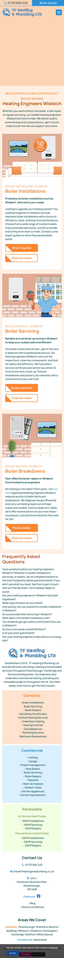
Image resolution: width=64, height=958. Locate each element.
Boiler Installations (32, 702)
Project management (32, 765)
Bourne (53, 927)
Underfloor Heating (32, 721)
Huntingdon (50, 930)
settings (53, 947)
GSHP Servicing (32, 841)
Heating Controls (32, 725)
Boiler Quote (48, 3)
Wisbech (23, 930)
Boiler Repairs (32, 710)
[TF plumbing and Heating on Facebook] (38, 896)
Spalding (11, 930)
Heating (32, 757)
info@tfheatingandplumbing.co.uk (34, 871)
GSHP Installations (32, 838)
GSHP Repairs (32, 845)
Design (32, 761)
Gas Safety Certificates (32, 714)
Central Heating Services (32, 717)
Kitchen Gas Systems (32, 795)
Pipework (32, 780)
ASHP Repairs (32, 828)
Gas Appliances (32, 729)
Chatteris (35, 930)
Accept (13, 953)
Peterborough (26, 927)
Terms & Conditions (32, 907)
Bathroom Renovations (32, 736)
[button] (32, 597)
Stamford (41, 927)
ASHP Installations (32, 821)
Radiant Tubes (32, 787)
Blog (32, 903)
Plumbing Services (32, 732)
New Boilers (32, 768)
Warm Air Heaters (32, 783)
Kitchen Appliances (32, 791)
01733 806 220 (17, 3)
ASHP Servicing (32, 824)
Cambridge (17, 934)
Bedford (30, 934)
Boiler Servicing (32, 706)
